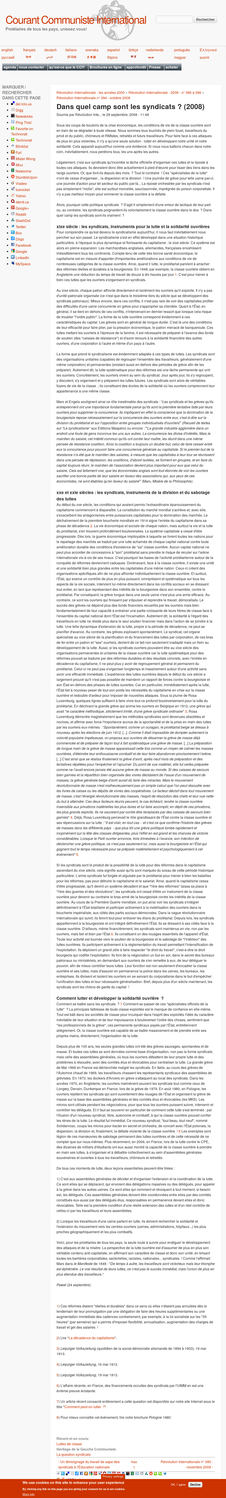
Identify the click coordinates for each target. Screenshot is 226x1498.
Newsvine (23, 171)
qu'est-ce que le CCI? (67, 67)
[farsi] (48, 57)
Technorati (24, 140)
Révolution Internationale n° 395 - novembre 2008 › (187, 1464)
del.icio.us (24, 103)
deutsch (50, 49)
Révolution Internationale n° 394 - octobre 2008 (93, 97)
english (7, 49)
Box (19, 232)
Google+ (22, 208)
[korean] (70, 57)
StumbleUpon (26, 177)
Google (21, 251)
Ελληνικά (208, 49)
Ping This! (24, 122)
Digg (19, 110)
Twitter (21, 226)
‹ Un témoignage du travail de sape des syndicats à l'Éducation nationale (89, 1464)
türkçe (133, 49)
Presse (155, 67)
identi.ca (22, 202)
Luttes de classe (69, 1443)
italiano (71, 49)
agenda (10, 67)
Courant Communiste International (76, 19)
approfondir (136, 67)
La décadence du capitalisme (92, 1337)
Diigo (20, 239)
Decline (195, 1484)
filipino (112, 57)
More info (28, 1494)
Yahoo (21, 195)
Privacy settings (113, 1476)
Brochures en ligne (106, 67)
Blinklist (22, 146)
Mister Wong (25, 158)
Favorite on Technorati (22, 131)
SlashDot (23, 220)
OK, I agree (178, 1484)
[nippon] (90, 57)
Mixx (19, 164)
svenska (91, 49)
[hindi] (28, 57)
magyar (180, 57)
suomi (204, 57)
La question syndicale (73, 1454)
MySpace (23, 263)
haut (134, 1464)
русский (8, 57)
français (29, 49)
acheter (172, 67)
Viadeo (21, 183)
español (113, 49)
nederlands (155, 49)
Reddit (21, 214)
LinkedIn (22, 257)
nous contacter (31, 67)
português (182, 49)
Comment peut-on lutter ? (84, 1406)
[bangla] (150, 57)
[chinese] (133, 57)
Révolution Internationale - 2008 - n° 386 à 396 (164, 92)
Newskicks (24, 116)
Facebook (23, 245)
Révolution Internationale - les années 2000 (90, 92)
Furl (19, 152)
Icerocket (23, 189)
